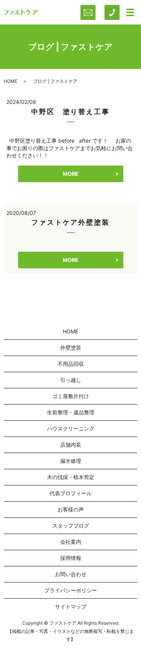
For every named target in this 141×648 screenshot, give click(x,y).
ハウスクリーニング (70, 428)
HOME (10, 81)
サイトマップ (70, 606)
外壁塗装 (70, 347)
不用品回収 (71, 364)
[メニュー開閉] (130, 12)
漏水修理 (70, 461)
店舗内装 (70, 444)
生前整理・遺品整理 (70, 412)
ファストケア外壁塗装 (70, 222)
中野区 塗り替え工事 (70, 112)
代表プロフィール (71, 493)
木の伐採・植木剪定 (70, 477)
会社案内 (70, 541)
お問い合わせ (70, 574)
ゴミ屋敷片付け (70, 396)
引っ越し (70, 380)
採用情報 (70, 558)
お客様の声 (71, 509)
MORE (71, 173)
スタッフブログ (70, 525)
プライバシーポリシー (70, 590)
